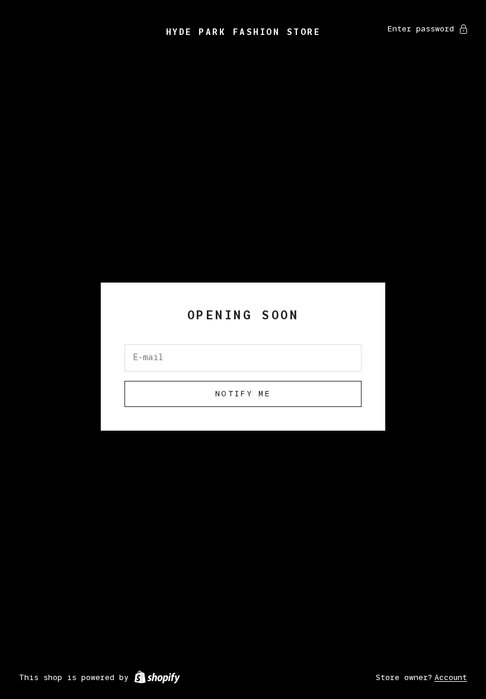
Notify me (243, 393)
